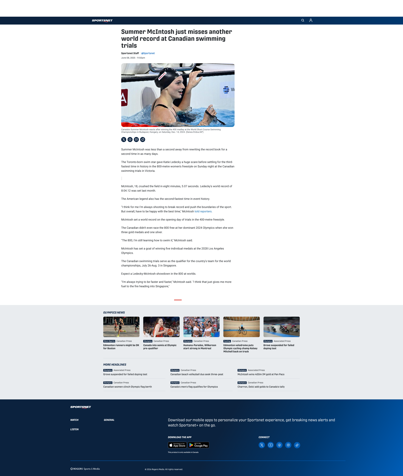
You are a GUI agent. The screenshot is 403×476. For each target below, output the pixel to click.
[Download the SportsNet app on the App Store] (177, 444)
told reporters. (203, 211)
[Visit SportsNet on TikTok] (297, 444)
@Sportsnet (148, 53)
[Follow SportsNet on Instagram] (288, 444)
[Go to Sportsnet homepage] (102, 21)
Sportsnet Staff (130, 53)
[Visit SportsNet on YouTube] (270, 444)
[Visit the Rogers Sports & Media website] (85, 469)
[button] (302, 20)
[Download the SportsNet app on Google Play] (198, 444)
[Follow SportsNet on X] (262, 444)
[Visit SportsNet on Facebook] (279, 444)
